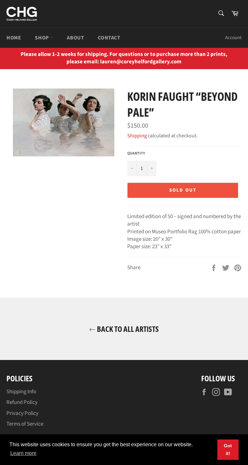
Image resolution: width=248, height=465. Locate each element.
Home (13, 37)
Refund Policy (21, 402)
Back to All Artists (127, 328)
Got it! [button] (228, 449)
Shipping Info (21, 392)
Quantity (136, 153)
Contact (109, 37)
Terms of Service (24, 424)
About (75, 37)
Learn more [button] (23, 453)
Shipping (137, 135)
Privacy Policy (22, 413)
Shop (42, 37)
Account (233, 37)
